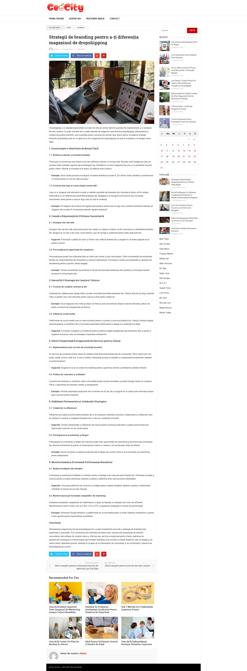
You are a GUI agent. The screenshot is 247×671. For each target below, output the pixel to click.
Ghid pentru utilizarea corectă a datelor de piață (101, 643)
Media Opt (164, 258)
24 (162, 162)
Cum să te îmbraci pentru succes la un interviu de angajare (181, 207)
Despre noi (75, 18)
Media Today (165, 312)
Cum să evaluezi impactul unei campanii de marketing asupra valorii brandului (64, 609)
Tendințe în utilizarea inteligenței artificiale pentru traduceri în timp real (101, 609)
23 (195, 156)
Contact (115, 18)
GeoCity (52, 667)
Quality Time (165, 288)
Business (80, 28)
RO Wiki (162, 268)
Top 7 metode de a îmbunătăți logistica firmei (137, 608)
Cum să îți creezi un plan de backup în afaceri (64, 643)
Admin (56, 49)
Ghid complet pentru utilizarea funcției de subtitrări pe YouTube (76, 567)
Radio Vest (164, 273)
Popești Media (166, 253)
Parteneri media (95, 18)
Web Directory (165, 263)
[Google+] (97, 55)
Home (69, 28)
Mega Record (165, 307)
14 (184, 151)
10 (162, 151)
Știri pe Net (164, 244)
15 (189, 151)
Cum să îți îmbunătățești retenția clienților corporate (136, 643)
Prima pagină (56, 18)
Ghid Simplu (164, 278)
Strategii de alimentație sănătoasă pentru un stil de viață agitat (182, 182)
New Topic (164, 239)
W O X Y (163, 283)
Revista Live (165, 303)
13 (179, 151)
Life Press (164, 293)
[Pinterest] (103, 55)
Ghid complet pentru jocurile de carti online (127, 565)
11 (167, 151)
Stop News (164, 249)
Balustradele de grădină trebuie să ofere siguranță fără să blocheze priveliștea (184, 96)
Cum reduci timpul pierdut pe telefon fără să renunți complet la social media (183, 83)
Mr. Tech (163, 298)
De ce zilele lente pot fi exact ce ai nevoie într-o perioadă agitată (183, 70)
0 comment (80, 49)
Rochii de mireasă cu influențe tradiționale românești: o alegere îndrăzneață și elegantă (184, 195)
